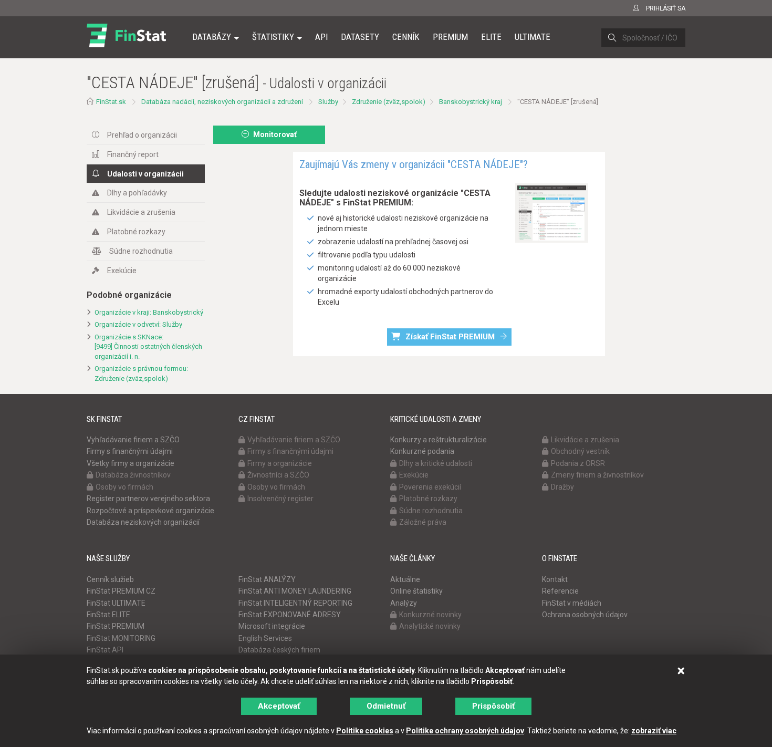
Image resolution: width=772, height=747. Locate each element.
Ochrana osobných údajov (585, 614)
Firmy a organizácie (279, 463)
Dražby (562, 487)
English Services (265, 638)
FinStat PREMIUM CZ (121, 591)
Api (321, 37)
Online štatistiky (416, 591)
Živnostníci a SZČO (278, 475)
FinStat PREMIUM (115, 626)
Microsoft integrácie (271, 626)
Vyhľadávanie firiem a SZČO (133, 439)
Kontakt (555, 579)
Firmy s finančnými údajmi (130, 451)
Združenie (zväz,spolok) (388, 102)
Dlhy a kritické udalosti (435, 463)
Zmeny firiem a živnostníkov (597, 475)
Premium (450, 37)
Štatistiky (273, 37)
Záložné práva (422, 522)
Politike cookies (364, 731)
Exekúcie (122, 270)
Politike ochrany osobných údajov (465, 731)
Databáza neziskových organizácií (143, 522)
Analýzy (403, 603)
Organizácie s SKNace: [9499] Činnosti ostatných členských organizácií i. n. (148, 346)
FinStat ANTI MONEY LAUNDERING (294, 591)
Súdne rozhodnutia (141, 251)
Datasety (360, 37)
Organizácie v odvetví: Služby (138, 324)
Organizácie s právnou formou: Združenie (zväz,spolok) (141, 373)
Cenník (406, 37)
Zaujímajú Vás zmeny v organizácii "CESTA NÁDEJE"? (413, 164)
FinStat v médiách (571, 603)
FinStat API (105, 650)
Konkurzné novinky (430, 614)
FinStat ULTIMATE (116, 603)
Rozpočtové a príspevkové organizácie (150, 510)
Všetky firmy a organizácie (130, 463)
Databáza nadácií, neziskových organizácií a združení (222, 102)
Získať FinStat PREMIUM (450, 336)
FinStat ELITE (108, 614)
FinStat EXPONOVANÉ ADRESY (289, 614)
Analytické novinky (430, 626)
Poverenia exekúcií (430, 487)
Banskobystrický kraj (470, 102)
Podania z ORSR (578, 463)
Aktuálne (405, 579)
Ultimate (532, 37)
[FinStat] (126, 44)
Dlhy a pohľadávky (137, 193)
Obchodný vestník (580, 451)
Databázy (211, 37)
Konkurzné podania (422, 451)
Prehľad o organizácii (142, 135)
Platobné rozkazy (136, 231)
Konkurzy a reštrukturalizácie (438, 439)
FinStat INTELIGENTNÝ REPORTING (295, 603)
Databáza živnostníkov (133, 475)
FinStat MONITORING (121, 638)
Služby (328, 102)
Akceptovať (279, 706)
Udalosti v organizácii (145, 174)
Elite (491, 37)
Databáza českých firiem (279, 650)
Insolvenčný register (280, 498)
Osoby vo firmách (124, 487)
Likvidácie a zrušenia (141, 212)
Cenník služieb (110, 579)
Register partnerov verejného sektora (148, 498)
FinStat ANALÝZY (267, 579)
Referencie (560, 591)
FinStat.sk (111, 102)
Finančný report (133, 154)
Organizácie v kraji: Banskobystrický (149, 312)
